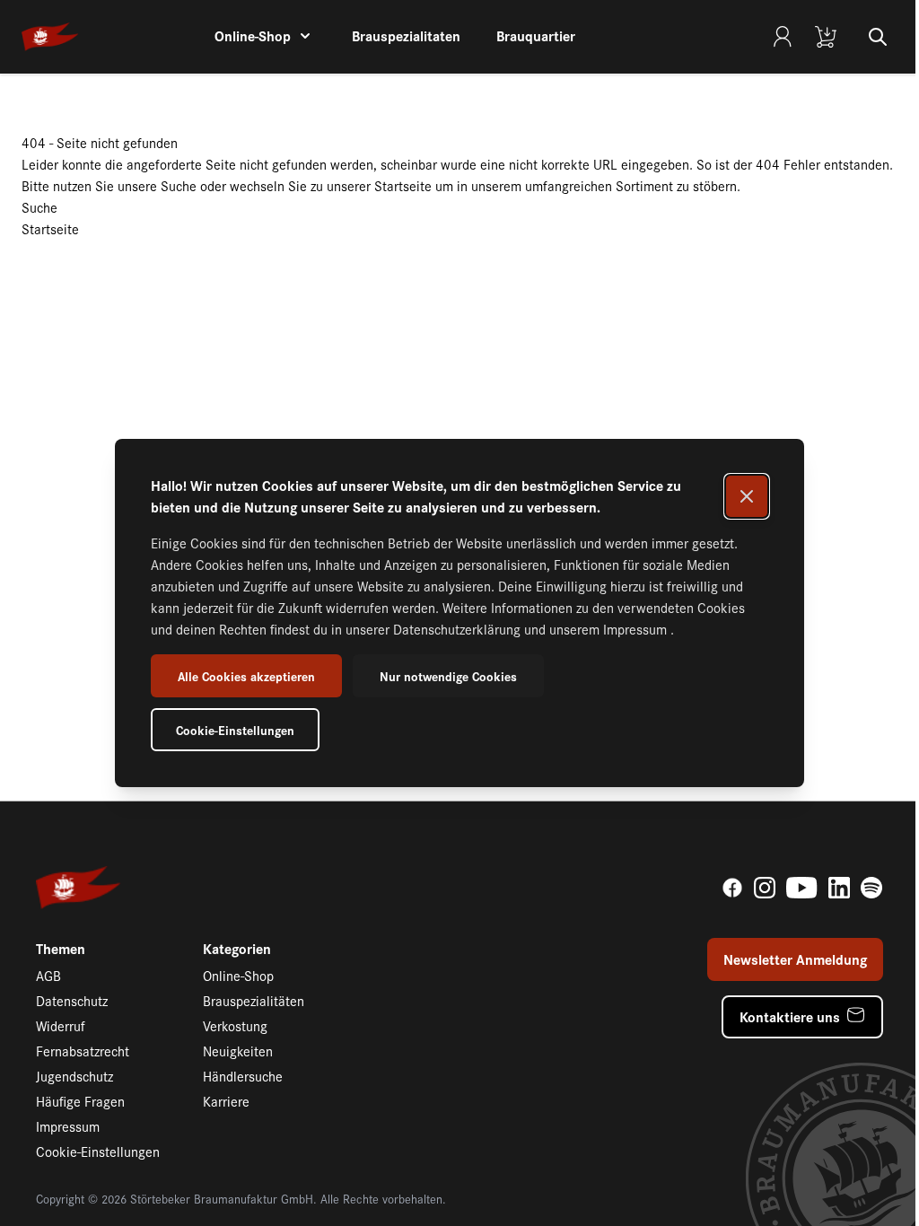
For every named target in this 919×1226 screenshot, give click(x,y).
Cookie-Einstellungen (235, 730)
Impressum (636, 628)
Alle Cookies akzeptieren (246, 676)
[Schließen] (746, 496)
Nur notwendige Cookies (448, 676)
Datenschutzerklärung (458, 628)
